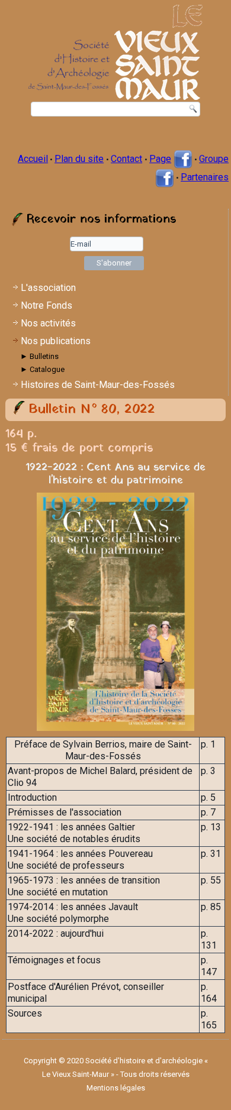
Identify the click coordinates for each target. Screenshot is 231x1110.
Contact (126, 158)
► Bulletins (39, 356)
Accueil (33, 158)
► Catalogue (42, 369)
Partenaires (205, 177)
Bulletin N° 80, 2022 (91, 409)
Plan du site (79, 158)
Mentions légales (115, 1087)
